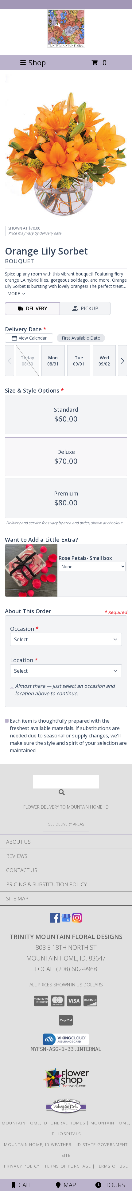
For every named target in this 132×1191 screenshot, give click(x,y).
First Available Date (81, 338)
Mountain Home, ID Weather (38, 1144)
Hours (113, 1185)
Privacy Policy (21, 1166)
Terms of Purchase (68, 1166)
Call (24, 1185)
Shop (37, 62)
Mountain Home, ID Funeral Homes (43, 1123)
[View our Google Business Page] (66, 920)
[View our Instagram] (77, 920)
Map (68, 1185)
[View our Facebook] (55, 920)
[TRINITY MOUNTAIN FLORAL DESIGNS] (66, 46)
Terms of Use (112, 1166)
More (13, 293)
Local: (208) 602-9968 (66, 969)
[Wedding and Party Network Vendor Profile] (66, 1112)
